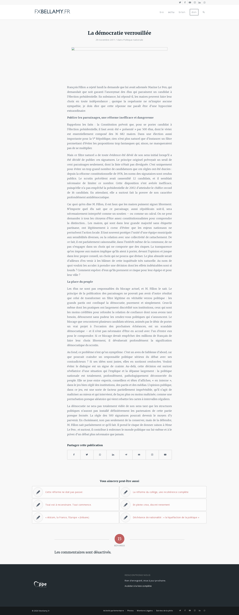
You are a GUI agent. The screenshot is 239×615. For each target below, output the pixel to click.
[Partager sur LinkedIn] (113, 454)
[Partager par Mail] (139, 454)
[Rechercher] (204, 12)
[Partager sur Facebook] (73, 454)
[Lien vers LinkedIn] (199, 2)
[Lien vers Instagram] (194, 2)
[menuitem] (162, 12)
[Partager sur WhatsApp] (100, 454)
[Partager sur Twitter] (86, 454)
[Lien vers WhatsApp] (204, 2)
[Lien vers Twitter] (180, 2)
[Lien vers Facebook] (185, 2)
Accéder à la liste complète (138, 586)
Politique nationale (133, 39)
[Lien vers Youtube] (189, 2)
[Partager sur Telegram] (126, 454)
